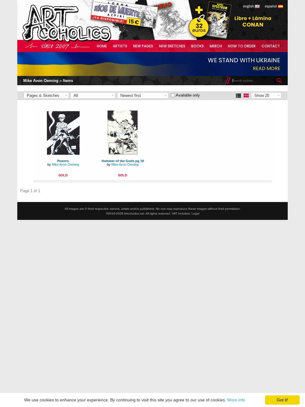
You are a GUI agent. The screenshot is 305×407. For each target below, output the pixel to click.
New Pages (143, 46)
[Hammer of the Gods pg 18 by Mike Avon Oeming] (123, 154)
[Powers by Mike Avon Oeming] (63, 154)
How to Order (242, 46)
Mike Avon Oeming (40, 80)
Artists (120, 46)
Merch (216, 46)
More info (236, 399)
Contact (271, 46)
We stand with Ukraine (244, 60)
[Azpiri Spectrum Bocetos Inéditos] (208, 38)
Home (102, 46)
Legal (195, 213)
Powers (63, 161)
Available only (188, 95)
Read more (266, 68)
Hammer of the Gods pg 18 (123, 161)
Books (197, 46)
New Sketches (172, 46)
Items (68, 80)
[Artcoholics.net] (78, 41)
